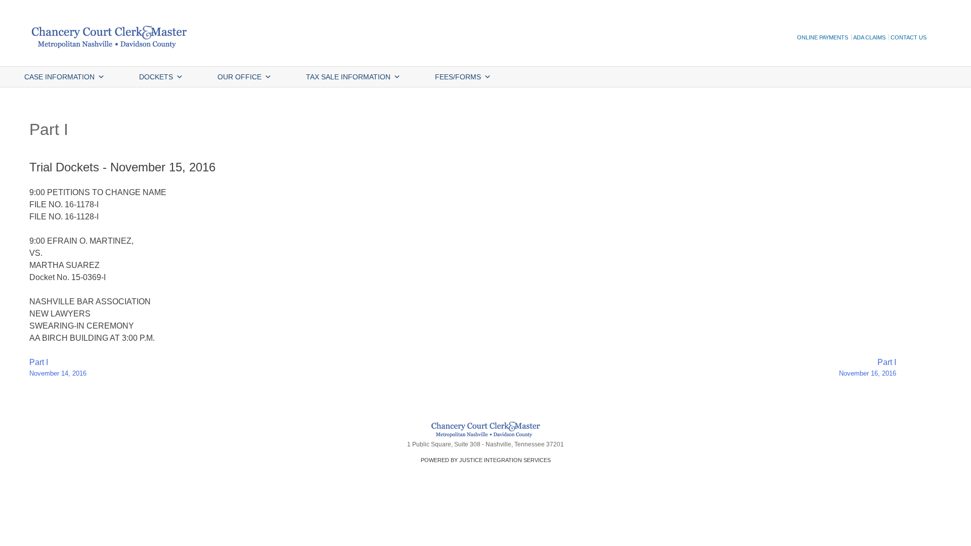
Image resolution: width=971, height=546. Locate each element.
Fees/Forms (458, 77)
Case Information (59, 77)
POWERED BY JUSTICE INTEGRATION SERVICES (486, 460)
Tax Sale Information (348, 77)
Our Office (239, 77)
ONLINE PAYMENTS (822, 37)
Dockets (156, 77)
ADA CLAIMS (869, 37)
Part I (57, 367)
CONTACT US (908, 37)
